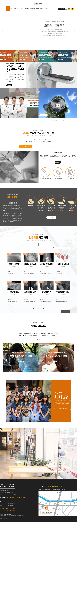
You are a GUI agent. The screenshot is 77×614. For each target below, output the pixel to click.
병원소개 (11, 8)
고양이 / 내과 (51, 146)
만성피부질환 (22, 8)
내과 (38, 146)
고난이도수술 (16, 8)
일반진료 (41, 8)
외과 (26, 146)
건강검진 (37, 8)
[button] (2, 31)
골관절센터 (27, 8)
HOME (8, 8)
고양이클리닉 (32, 8)
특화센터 (45, 8)
